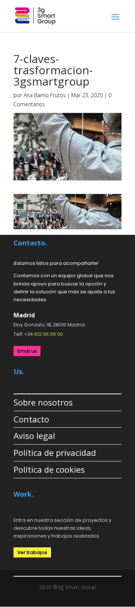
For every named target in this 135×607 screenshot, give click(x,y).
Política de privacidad (55, 452)
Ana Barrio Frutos (45, 95)
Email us (27, 351)
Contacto (31, 419)
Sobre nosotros (43, 402)
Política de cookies (49, 469)
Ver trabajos (32, 552)
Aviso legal (34, 435)
